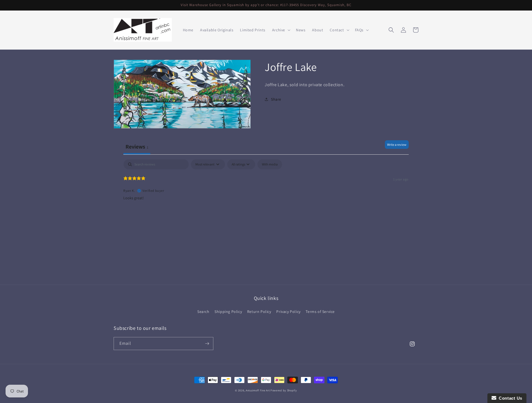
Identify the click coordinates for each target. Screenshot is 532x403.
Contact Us (509, 398)
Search (203, 311)
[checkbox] (269, 164)
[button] (281, 30)
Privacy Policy (288, 311)
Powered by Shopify (283, 390)
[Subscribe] (207, 343)
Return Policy (259, 311)
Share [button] (276, 99)
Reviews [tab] (137, 146)
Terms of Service (320, 311)
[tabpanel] (266, 195)
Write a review (396, 144)
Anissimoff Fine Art (258, 390)
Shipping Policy (228, 311)
